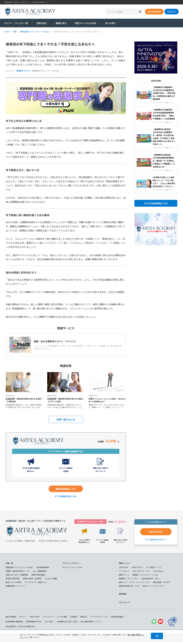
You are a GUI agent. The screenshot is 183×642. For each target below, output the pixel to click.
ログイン (22, 616)
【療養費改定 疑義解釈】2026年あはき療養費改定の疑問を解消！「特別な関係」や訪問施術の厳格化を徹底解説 (164, 93)
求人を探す (110, 23)
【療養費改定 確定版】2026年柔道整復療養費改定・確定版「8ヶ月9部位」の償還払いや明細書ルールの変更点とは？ (164, 160)
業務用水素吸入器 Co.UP (129, 586)
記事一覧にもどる (66, 419)
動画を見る (61, 23)
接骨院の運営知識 (12, 578)
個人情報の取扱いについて (91, 621)
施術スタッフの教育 (13, 582)
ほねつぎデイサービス (141, 571)
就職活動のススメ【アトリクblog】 (46, 70)
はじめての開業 (51, 578)
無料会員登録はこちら (66, 488)
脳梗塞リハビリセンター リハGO (145, 574)
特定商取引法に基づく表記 (67, 621)
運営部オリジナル (23, 70)
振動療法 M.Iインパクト (128, 578)
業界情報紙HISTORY (34, 621)
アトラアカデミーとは (99, 616)
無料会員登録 (11, 616)
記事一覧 (9, 563)
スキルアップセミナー (71, 563)
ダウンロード (124, 602)
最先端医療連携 (43, 567)
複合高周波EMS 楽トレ (151, 578)
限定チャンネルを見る (86, 23)
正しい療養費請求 (40, 571)
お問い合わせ (34, 616)
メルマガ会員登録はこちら (156, 203)
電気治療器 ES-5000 (161, 582)
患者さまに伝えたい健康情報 (17, 574)
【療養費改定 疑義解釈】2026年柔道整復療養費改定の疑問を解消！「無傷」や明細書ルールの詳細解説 (164, 114)
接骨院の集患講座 (38, 574)
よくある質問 (62, 616)
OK (157, 636)
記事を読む (41, 23)
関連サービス (124, 563)
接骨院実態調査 (117, 616)
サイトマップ (48, 616)
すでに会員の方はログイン (156, 539)
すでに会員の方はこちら (66, 496)
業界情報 (122, 594)
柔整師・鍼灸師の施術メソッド (18, 571)
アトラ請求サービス (153, 567)
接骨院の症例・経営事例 (32, 578)
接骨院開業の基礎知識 (14, 621)
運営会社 (83, 616)
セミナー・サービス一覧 (16, 23)
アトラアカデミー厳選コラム (35, 582)
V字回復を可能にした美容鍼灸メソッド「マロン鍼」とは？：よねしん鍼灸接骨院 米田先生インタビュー (164, 182)
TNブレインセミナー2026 (72, 567)
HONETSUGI (123, 567)
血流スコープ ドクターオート (154, 586)
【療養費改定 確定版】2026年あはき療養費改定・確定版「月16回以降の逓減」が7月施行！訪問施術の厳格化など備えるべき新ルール (164, 136)
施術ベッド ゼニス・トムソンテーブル (134, 582)
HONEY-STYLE (137, 567)
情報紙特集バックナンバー (16, 586)
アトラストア (124, 571)
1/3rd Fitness (158, 571)
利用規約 (73, 616)
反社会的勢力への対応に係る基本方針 (20, 626)
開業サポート (124, 574)
